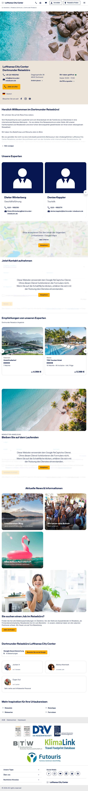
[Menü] (84, 3)
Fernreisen (52, 712)
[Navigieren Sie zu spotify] (72, 773)
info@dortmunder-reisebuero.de (13, 79)
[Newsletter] (40, 3)
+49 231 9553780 (12, 75)
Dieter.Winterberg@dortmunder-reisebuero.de (19, 212)
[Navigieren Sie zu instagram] (54, 773)
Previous (2, 351)
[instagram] (25, 99)
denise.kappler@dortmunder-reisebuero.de (66, 211)
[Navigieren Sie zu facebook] (49, 773)
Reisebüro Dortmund (16, 7)
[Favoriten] (46, 3)
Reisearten (9, 712)
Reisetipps (52, 708)
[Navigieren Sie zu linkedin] (66, 773)
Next (85, 192)
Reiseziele (8, 708)
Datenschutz (11, 720)
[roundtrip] (30, 99)
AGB (3, 720)
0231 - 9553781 (13, 207)
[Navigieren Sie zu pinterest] (78, 773)
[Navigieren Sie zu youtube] (60, 773)
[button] (21, 769)
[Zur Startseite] (13, 3)
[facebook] (21, 99)
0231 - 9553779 (56, 207)
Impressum (22, 720)
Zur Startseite (5, 7)
